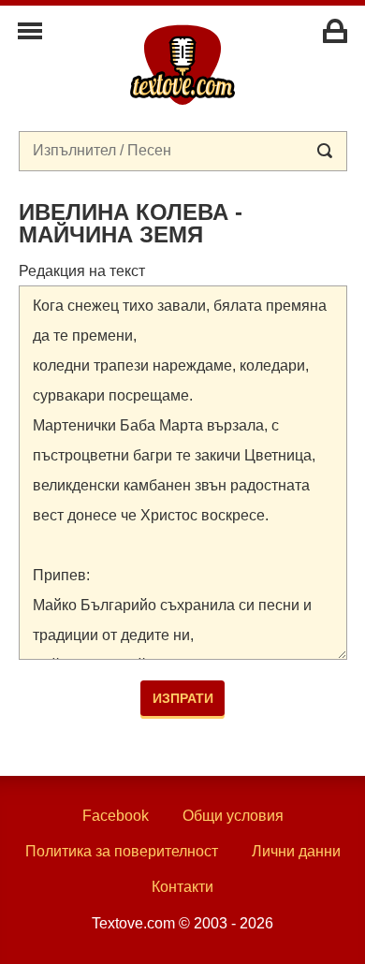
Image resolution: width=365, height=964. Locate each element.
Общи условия (233, 816)
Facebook (115, 816)
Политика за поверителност (121, 851)
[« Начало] (182, 64)
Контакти (182, 887)
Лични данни (296, 851)
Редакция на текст (82, 271)
